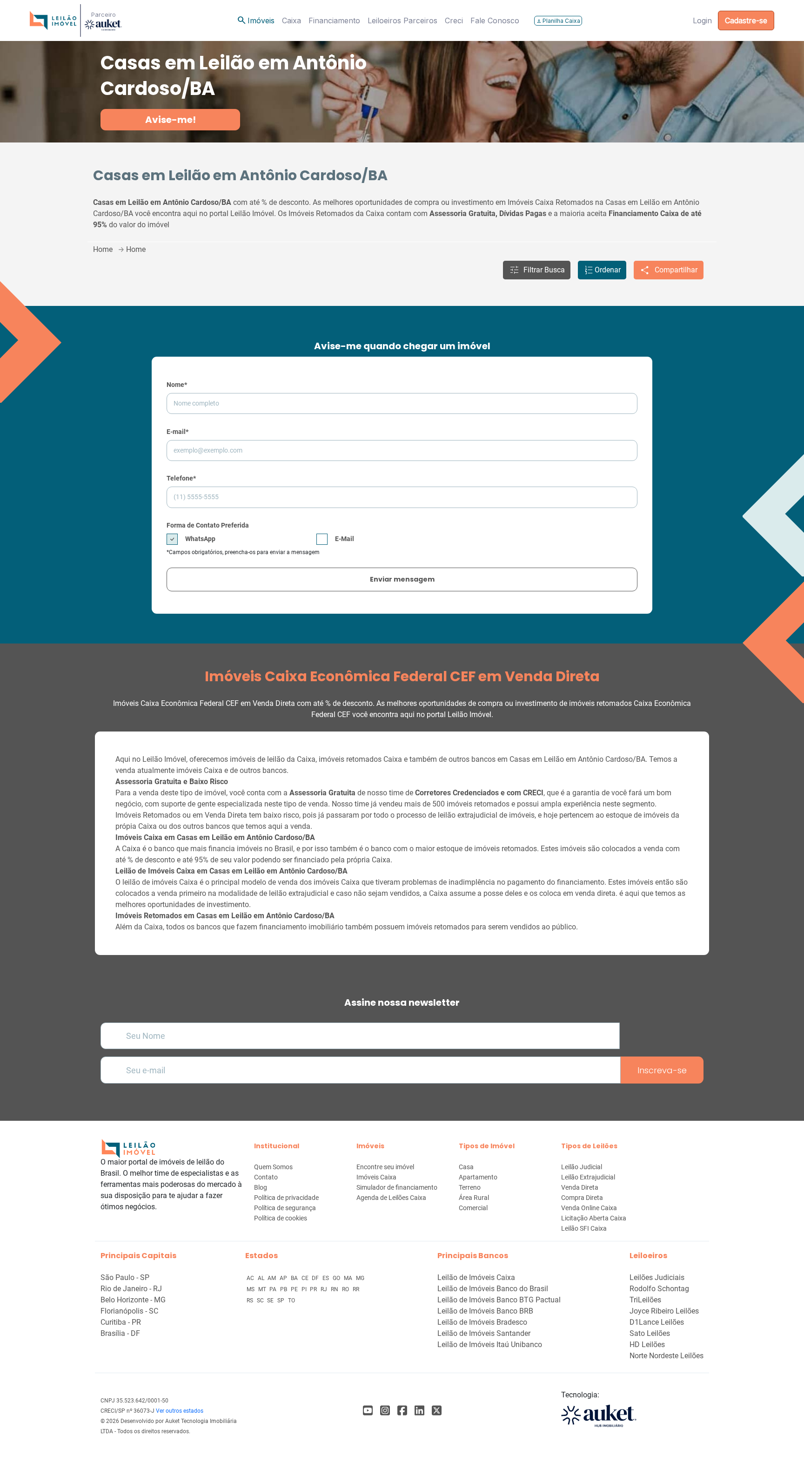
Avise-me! (170, 119)
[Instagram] (385, 1410)
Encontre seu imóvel (385, 1167)
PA (273, 1289)
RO (346, 1289)
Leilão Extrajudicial (588, 1177)
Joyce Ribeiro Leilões (664, 1311)
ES (326, 1278)
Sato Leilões (650, 1333)
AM (272, 1278)
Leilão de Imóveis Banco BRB (485, 1311)
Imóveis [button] (255, 20)
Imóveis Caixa (376, 1177)
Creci (454, 20)
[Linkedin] (419, 1410)
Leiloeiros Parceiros (402, 20)
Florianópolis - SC (129, 1311)
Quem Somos (273, 1167)
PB (284, 1289)
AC (251, 1278)
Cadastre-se (746, 20)
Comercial (473, 1208)
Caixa (291, 20)
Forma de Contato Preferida (208, 525)
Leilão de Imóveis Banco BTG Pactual (499, 1299)
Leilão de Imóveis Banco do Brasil (492, 1288)
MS (251, 1289)
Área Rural (474, 1197)
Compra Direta (582, 1197)
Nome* (177, 384)
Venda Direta (579, 1187)
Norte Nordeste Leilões (667, 1355)
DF (316, 1278)
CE (306, 1278)
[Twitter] (437, 1410)
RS (251, 1300)
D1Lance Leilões (657, 1322)
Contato (266, 1177)
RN (335, 1289)
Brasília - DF (120, 1333)
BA (295, 1278)
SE (271, 1300)
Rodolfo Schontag (659, 1288)
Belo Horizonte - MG (133, 1299)
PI (305, 1289)
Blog (260, 1187)
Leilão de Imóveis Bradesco (482, 1322)
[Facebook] (368, 1410)
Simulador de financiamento (396, 1187)
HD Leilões (647, 1344)
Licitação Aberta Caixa (593, 1218)
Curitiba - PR (120, 1322)
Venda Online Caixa (589, 1208)
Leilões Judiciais (657, 1277)
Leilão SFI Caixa (584, 1228)
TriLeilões (645, 1299)
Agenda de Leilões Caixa (391, 1197)
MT (263, 1289)
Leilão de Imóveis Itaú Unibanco (489, 1344)
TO (291, 1300)
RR (356, 1289)
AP (284, 1278)
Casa (466, 1167)
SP (281, 1300)
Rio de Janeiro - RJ (131, 1288)
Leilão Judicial (581, 1167)
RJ (324, 1289)
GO (337, 1278)
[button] (536, 270)
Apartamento (478, 1177)
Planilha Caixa (558, 20)
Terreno (470, 1187)
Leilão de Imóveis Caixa (476, 1277)
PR (314, 1289)
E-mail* (177, 431)
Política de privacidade (286, 1197)
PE (295, 1289)
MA (349, 1278)
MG (360, 1278)
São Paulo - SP (124, 1277)
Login (702, 20)
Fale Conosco (494, 20)
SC (261, 1300)
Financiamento (334, 20)
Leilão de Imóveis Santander (483, 1333)
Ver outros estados (179, 1411)
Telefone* (181, 478)
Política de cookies (280, 1218)
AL (262, 1278)
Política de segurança (285, 1208)
